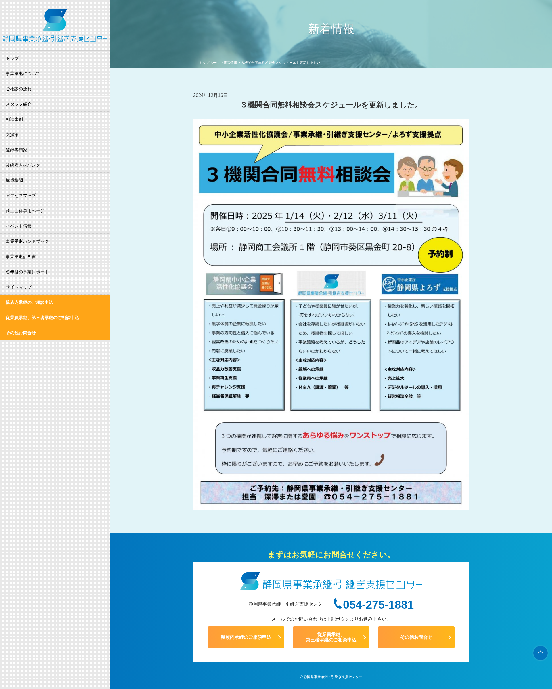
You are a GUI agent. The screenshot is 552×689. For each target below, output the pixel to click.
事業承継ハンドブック (27, 241)
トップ (12, 58)
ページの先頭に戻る (540, 653)
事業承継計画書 (21, 256)
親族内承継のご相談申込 (29, 302)
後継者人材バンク (23, 165)
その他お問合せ (21, 332)
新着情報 (230, 63)
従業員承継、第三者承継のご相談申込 (42, 317)
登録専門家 (16, 149)
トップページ (209, 63)
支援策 (12, 134)
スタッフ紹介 (19, 104)
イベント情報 (19, 226)
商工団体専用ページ (25, 210)
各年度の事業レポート (27, 271)
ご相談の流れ (19, 88)
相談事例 (14, 119)
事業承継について (23, 73)
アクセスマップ (21, 195)
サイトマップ (19, 287)
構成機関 (14, 180)
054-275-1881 (378, 604)
